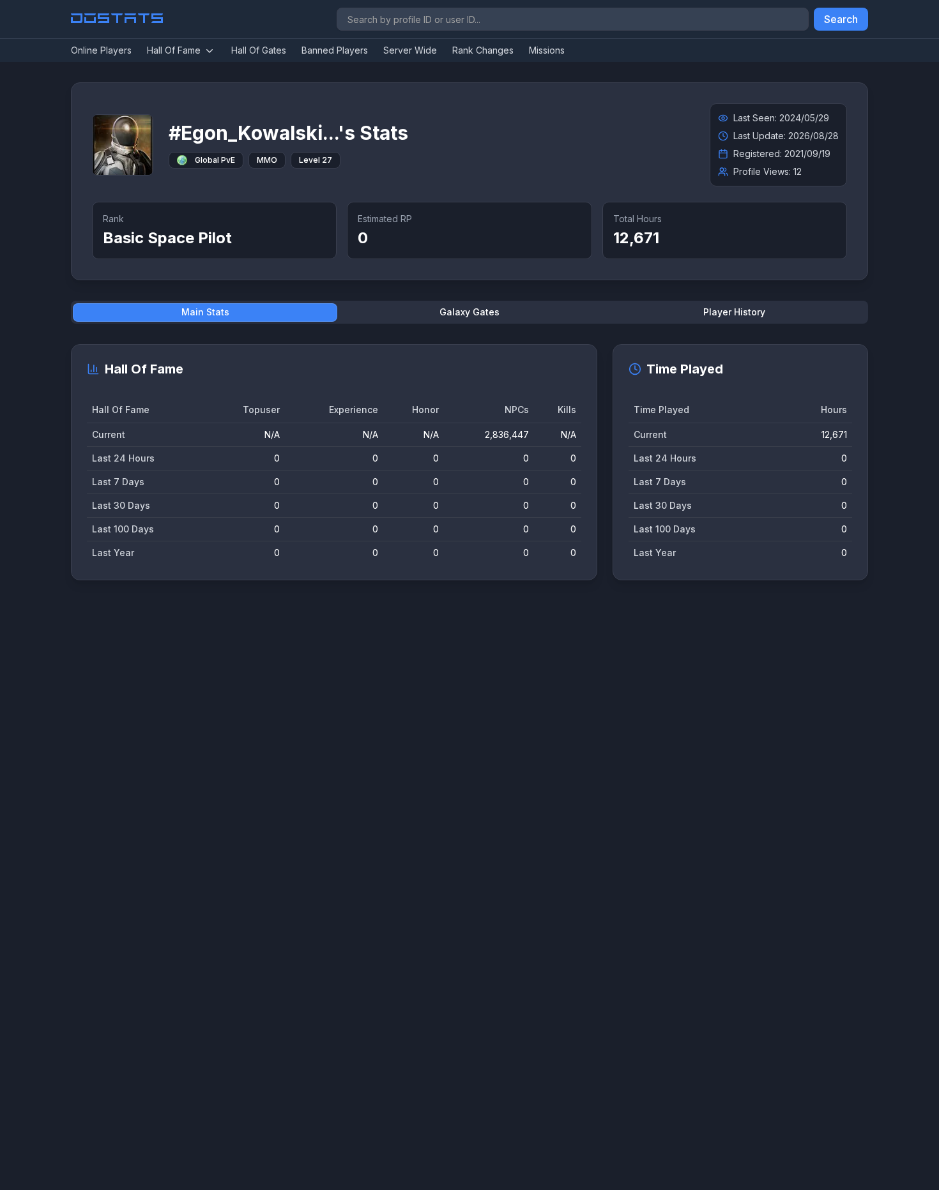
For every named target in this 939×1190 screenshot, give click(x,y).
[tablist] (469, 312)
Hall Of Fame (174, 50)
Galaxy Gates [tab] (469, 311)
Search (841, 19)
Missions (547, 50)
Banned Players (335, 50)
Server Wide (410, 50)
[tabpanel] (469, 462)
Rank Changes (483, 50)
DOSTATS (118, 19)
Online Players (101, 50)
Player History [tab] (734, 311)
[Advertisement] (454, 787)
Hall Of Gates (258, 50)
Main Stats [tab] (205, 311)
